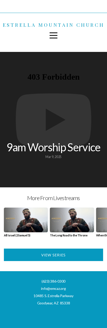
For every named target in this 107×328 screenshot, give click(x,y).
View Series (53, 254)
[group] (26, 224)
